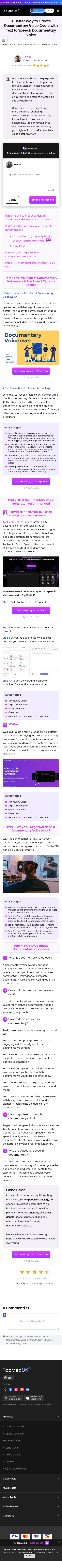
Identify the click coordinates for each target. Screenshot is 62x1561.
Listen (12, 199)
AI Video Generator (14, 1433)
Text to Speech (11, 1440)
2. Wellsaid (19, 246)
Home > (10, 1336)
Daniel (27, 57)
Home (8, 44)
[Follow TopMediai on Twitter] (4, 1389)
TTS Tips (18, 44)
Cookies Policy (52, 1552)
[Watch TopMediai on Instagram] (16, 1389)
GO (47, 1542)
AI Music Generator (14, 1426)
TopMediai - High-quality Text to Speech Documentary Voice (30, 514)
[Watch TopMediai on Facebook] (10, 1389)
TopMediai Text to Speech (18, 522)
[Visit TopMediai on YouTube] (22, 1389)
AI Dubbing (9, 1461)
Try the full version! (43, 199)
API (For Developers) (14, 1468)
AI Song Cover (11, 1447)
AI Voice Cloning (12, 1454)
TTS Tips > (20, 1336)
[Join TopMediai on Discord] (27, 1389)
